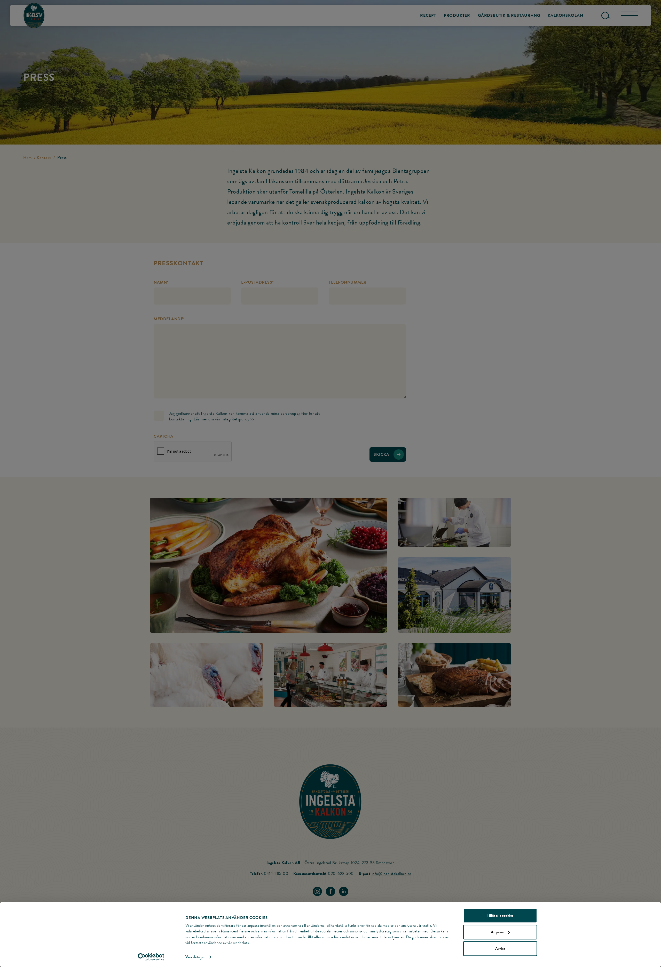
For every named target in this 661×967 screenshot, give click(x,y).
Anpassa (497, 932)
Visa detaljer (195, 957)
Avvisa (500, 948)
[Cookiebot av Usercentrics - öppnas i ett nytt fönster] (151, 957)
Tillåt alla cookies (500, 915)
